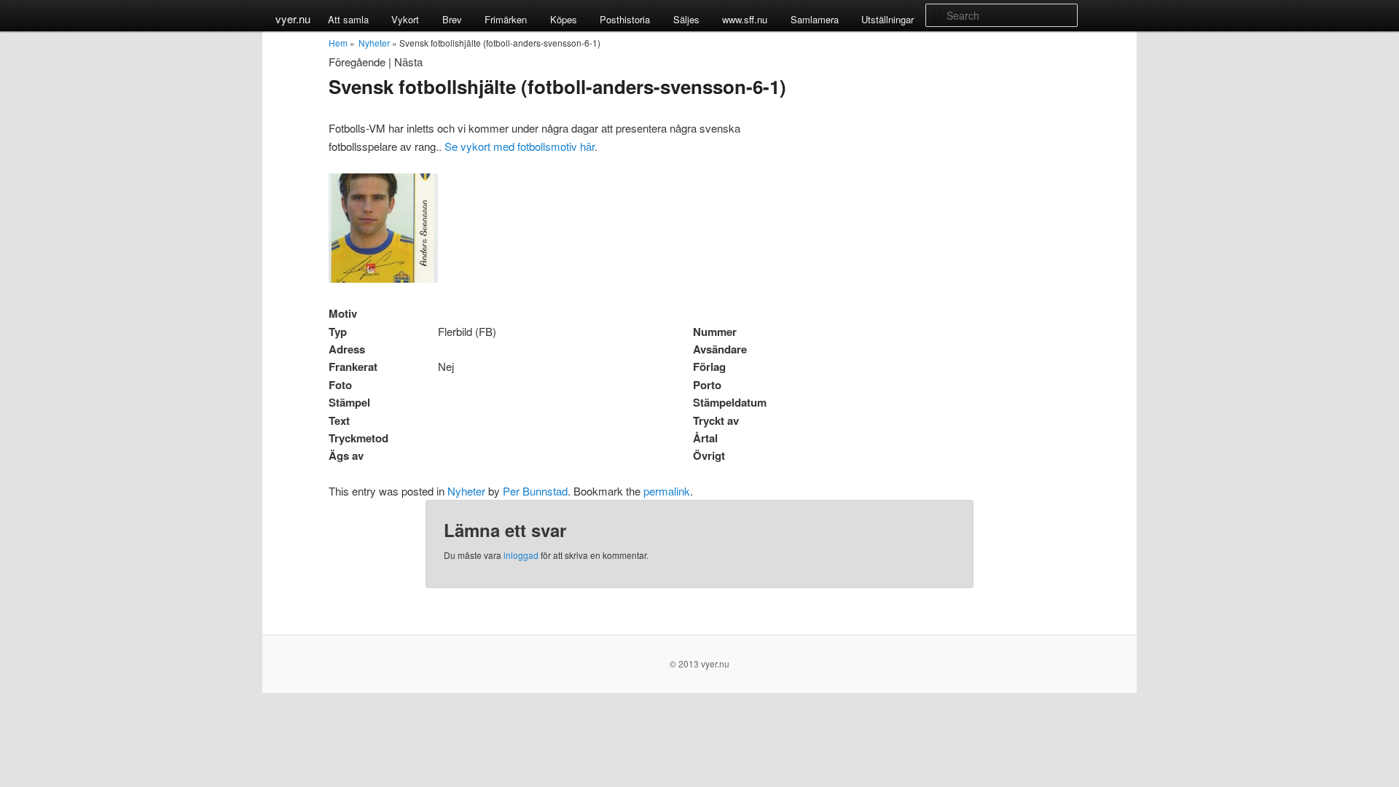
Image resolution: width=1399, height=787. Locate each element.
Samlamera (815, 19)
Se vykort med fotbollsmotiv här (519, 146)
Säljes (686, 19)
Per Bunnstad (535, 490)
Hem (338, 42)
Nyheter (374, 42)
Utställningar (887, 19)
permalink (666, 490)
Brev (452, 19)
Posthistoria (625, 19)
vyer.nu (292, 18)
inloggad (520, 555)
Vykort (405, 19)
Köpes (563, 19)
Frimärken (506, 19)
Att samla (348, 19)
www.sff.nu (744, 19)
